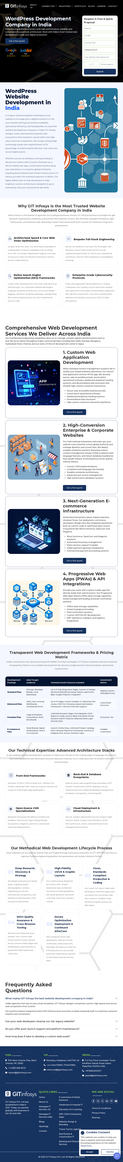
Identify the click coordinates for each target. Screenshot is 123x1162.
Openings (43, 1126)
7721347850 (69, 1065)
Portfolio (80, 6)
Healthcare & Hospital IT (71, 1105)
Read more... (87, 1146)
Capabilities (48, 6)
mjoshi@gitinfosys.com (19, 1073)
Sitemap (96, 1117)
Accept (89, 1152)
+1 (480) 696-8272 (17, 1068)
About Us (33, 6)
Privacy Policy (98, 1113)
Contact (112, 6)
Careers (101, 6)
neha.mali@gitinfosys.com (60, 1070)
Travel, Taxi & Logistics (70, 1129)
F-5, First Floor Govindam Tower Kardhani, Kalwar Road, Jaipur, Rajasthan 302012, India (99, 1063)
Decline (110, 1152)
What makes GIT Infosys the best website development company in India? (49, 998)
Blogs (91, 6)
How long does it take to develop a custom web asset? (37, 1036)
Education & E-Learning (70, 1109)
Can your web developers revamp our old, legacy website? (40, 1021)
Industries (65, 6)
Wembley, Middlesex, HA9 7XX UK (62, 1060)
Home (42, 1097)
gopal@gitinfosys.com (96, 1075)
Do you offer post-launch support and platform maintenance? (42, 1028)
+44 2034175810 (55, 1065)
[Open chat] (117, 1156)
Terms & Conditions (101, 1108)
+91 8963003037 (93, 1071)
